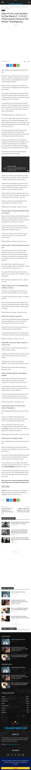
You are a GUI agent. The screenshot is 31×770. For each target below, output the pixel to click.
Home (3, 7)
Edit (3, 486)
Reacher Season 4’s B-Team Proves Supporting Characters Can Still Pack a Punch (20, 539)
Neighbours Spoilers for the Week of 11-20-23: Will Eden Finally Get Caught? (22, 510)
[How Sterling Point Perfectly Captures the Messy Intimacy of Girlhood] (6, 524)
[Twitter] (11, 65)
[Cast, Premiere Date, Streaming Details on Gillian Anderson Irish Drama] (6, 618)
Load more (15, 624)
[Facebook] (7, 65)
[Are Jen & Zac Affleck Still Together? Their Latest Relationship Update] (6, 610)
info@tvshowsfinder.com (13, 744)
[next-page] (5, 545)
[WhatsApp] (18, 65)
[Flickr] (15, 754)
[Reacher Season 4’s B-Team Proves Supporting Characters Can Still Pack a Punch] (6, 540)
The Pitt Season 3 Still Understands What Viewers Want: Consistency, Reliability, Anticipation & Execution (19, 531)
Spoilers (7, 7)
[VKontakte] (22, 754)
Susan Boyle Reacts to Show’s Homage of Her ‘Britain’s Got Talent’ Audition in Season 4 (19, 602)
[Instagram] (19, 754)
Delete (7, 486)
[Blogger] (8, 754)
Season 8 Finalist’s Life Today (18, 592)
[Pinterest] (14, 65)
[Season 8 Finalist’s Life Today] (6, 594)
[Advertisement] (15, 41)
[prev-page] (2, 545)
